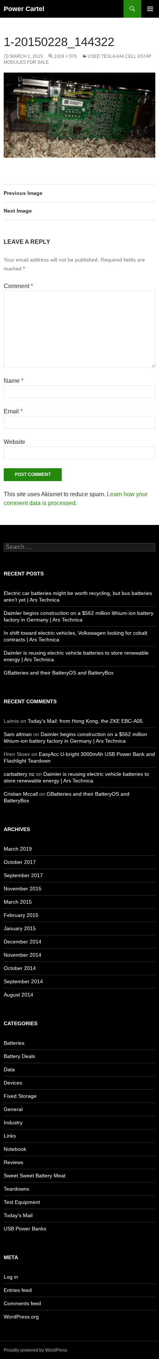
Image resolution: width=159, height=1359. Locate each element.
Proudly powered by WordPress (35, 1350)
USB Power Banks (25, 1229)
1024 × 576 (65, 56)
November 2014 (22, 955)
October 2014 (20, 968)
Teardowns (16, 1189)
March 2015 (18, 902)
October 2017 (20, 862)
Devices (13, 1083)
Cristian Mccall (21, 794)
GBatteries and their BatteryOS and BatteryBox (59, 673)
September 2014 (23, 981)
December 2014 (22, 942)
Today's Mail (18, 1215)
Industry (13, 1122)
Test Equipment (22, 1202)
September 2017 (23, 875)
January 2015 (20, 928)
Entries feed (18, 1290)
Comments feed (22, 1303)
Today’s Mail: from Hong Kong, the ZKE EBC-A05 (85, 721)
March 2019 (18, 849)
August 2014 (18, 995)
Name (13, 381)
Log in (11, 1277)
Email (13, 411)
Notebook (15, 1149)
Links (10, 1136)
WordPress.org (21, 1317)
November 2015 (22, 889)
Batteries (14, 1043)
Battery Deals (19, 1056)
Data (9, 1069)
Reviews (13, 1162)
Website (14, 442)
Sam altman (18, 734)
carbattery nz (19, 774)
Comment (18, 286)
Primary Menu (150, 9)
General (13, 1109)
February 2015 (21, 915)
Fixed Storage (20, 1096)
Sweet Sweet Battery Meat (34, 1175)
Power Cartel (24, 9)
